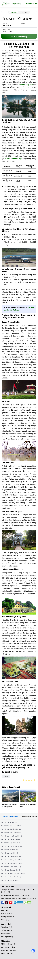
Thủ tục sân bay (6, 930)
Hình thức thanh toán (8, 950)
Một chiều (14, 12)
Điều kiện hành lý (7, 937)
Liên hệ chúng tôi (7, 913)
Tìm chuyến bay (20, 36)
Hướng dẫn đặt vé (7, 917)
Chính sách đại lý (7, 954)
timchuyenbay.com (26, 85)
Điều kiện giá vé (6, 920)
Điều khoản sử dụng (8, 947)
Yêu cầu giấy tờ (6, 927)
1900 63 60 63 (31, 4)
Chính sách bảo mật (8, 944)
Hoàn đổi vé (5, 933)
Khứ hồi (24, 12)
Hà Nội (6, 776)
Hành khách (6, 29)
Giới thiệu (4, 910)
